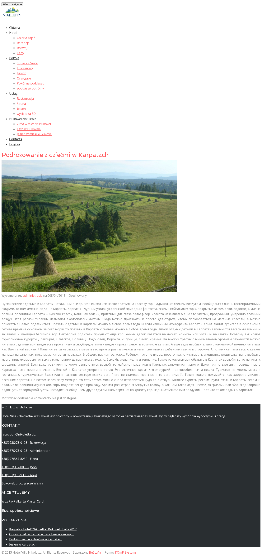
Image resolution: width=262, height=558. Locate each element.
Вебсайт (95, 552)
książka (14, 144)
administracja (32, 295)
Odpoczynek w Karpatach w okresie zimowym (41, 534)
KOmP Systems (126, 552)
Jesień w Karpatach (22, 544)
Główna (14, 28)
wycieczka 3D (26, 114)
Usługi (13, 93)
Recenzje (23, 43)
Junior (21, 73)
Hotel (13, 33)
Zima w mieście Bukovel (34, 124)
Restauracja (25, 98)
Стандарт (24, 78)
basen (21, 109)
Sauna (21, 104)
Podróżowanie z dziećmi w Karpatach (35, 539)
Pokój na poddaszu (30, 83)
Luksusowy (25, 68)
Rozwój (22, 48)
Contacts (15, 139)
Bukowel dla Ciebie (22, 119)
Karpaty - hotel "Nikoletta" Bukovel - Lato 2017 (43, 529)
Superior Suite (27, 63)
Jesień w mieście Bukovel (34, 134)
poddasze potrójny (30, 88)
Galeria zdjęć (26, 38)
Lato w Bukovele (29, 129)
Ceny (20, 53)
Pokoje (14, 58)
